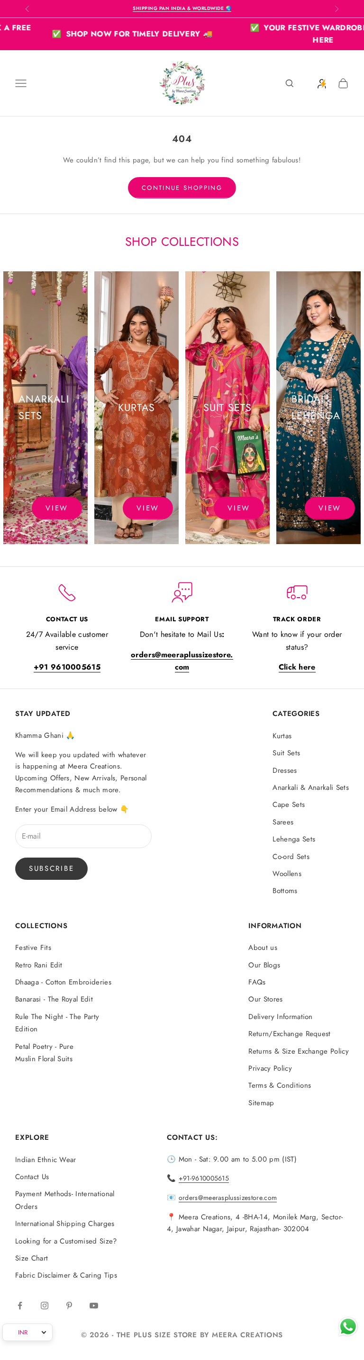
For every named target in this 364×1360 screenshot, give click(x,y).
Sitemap (261, 1103)
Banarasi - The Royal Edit (54, 999)
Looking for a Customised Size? (66, 1241)
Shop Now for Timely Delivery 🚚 (108, 33)
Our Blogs (264, 965)
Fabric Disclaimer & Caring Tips (66, 1275)
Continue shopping (182, 187)
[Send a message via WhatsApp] (348, 1326)
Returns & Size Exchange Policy (298, 1051)
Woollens (287, 873)
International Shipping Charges (65, 1223)
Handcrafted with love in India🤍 (182, 8)
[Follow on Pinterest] (69, 1305)
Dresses (285, 770)
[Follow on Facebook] (20, 1305)
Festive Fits (33, 947)
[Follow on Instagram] (44, 1305)
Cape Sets (289, 804)
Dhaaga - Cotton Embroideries (63, 982)
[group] (45, 407)
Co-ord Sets (291, 856)
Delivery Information (280, 1016)
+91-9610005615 (204, 1178)
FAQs (256, 982)
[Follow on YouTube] (94, 1305)
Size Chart (31, 1258)
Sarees (283, 822)
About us (262, 947)
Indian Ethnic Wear (45, 1159)
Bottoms (285, 891)
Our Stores (265, 999)
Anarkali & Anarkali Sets (311, 787)
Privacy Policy (269, 1068)
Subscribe (51, 868)
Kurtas (282, 736)
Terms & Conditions (279, 1085)
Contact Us (32, 1177)
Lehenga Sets (294, 839)
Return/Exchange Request (289, 1034)
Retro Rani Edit (39, 965)
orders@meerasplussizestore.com (228, 1197)
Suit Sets (286, 753)
